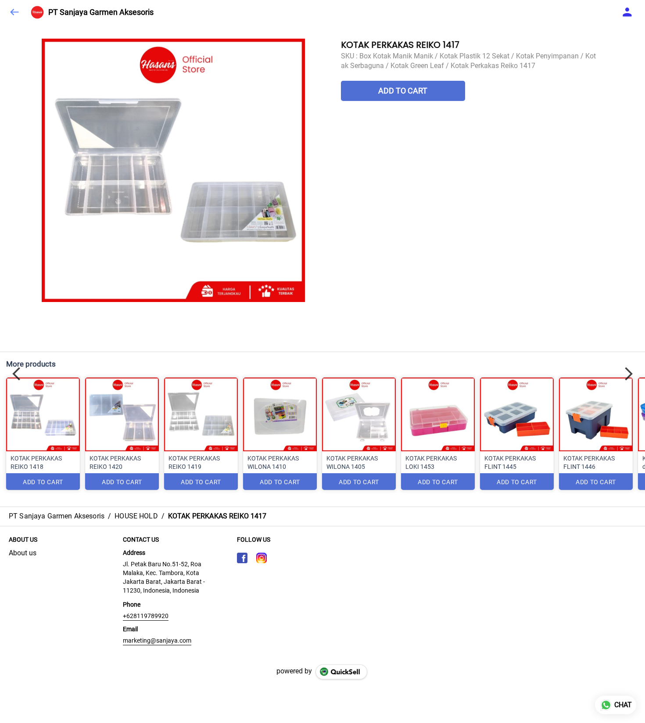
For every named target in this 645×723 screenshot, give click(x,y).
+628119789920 (145, 615)
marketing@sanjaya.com (157, 640)
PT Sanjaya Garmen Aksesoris (101, 12)
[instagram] (261, 558)
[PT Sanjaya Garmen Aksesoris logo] (37, 12)
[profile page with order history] (627, 12)
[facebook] (242, 558)
